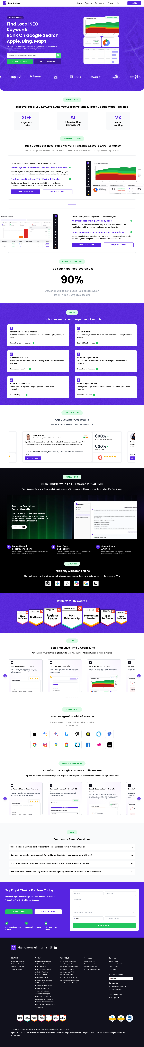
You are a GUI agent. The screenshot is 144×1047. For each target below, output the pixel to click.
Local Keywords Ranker (43, 961)
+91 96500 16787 (117, 989)
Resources (112, 969)
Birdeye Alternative (90, 964)
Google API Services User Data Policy (94, 1033)
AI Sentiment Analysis (42, 994)
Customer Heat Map (42, 991)
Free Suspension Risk (67, 972)
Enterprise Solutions (17, 967)
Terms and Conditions (116, 964)
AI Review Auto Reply (42, 972)
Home (79, 3)
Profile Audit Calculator (67, 969)
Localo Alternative (90, 961)
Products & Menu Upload (43, 980)
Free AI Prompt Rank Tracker (69, 983)
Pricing (110, 3)
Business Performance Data (44, 1002)
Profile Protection (40, 967)
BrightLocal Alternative (92, 969)
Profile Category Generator (69, 964)
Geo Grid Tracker (41, 975)
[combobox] (119, 3)
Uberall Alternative (90, 967)
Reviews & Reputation (18, 964)
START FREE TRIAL (25, 191)
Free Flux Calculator (66, 975)
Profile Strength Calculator (69, 967)
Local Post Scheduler (42, 988)
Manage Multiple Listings (43, 986)
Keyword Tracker (16, 969)
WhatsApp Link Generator (68, 977)
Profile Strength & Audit (43, 996)
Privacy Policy (113, 961)
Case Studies (113, 967)
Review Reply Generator (68, 961)
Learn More (17, 527)
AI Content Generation (42, 964)
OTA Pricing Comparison (43, 983)
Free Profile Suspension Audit (69, 980)
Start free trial (48, 912)
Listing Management (18, 961)
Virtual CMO (39, 1007)
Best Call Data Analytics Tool (45, 1004)
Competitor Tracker (41, 977)
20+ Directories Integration (44, 999)
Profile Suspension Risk (43, 969)
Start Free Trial (20, 61)
